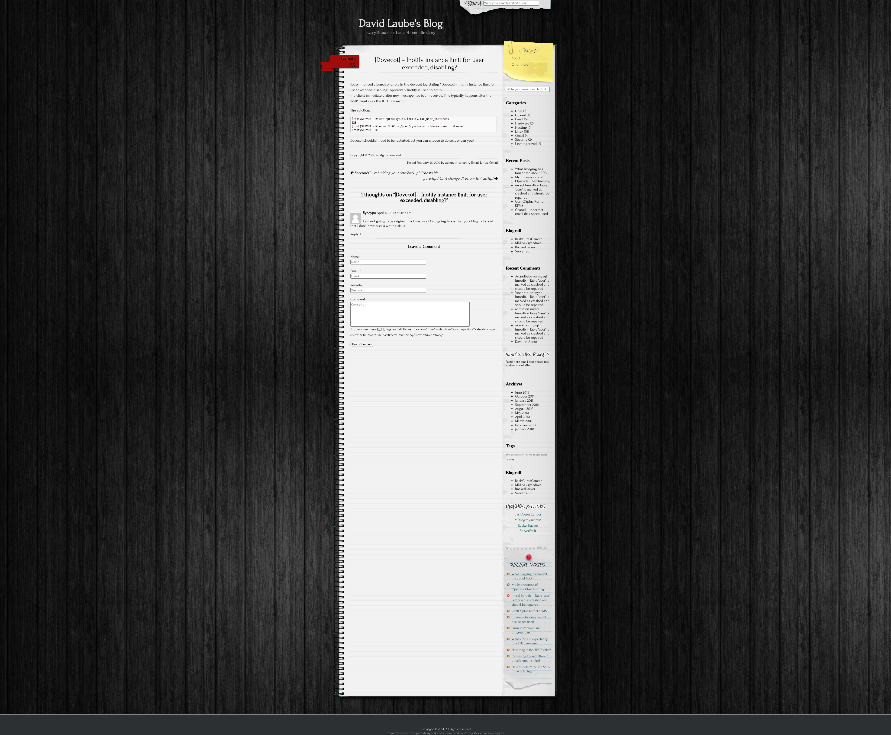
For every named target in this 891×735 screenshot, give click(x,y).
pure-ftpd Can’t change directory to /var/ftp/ (458, 178)
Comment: (358, 299)
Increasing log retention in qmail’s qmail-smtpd (530, 658)
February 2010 (525, 425)
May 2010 (522, 413)
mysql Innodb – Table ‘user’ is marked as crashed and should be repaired (532, 191)
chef (508, 454)
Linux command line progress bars (526, 630)
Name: (355, 257)
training (510, 459)
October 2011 (524, 396)
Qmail (493, 163)
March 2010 (523, 421)
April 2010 (522, 417)
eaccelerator (517, 454)
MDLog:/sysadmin (528, 243)
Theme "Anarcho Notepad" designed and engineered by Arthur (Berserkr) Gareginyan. (445, 733)
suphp (544, 454)
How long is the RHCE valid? (531, 650)
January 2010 (524, 429)
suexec (536, 454)
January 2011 (524, 400)
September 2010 (527, 405)
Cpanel (520, 115)
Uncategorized (526, 144)
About (516, 58)
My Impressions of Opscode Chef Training (532, 179)
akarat (519, 325)
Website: (356, 285)
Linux (484, 163)
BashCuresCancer (528, 239)
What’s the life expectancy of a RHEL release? (530, 641)
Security (521, 139)
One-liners (520, 64)
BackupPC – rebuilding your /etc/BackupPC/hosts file (396, 173)
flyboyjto (369, 213)
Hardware (522, 123)
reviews (528, 454)
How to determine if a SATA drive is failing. (531, 669)
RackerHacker (525, 247)
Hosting (521, 127)
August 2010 (524, 409)
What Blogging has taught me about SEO (531, 171)
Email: (354, 271)
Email (475, 163)
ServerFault (523, 251)
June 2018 (522, 392)
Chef (518, 111)
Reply (354, 234)
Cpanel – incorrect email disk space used (531, 212)
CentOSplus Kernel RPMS (529, 203)
